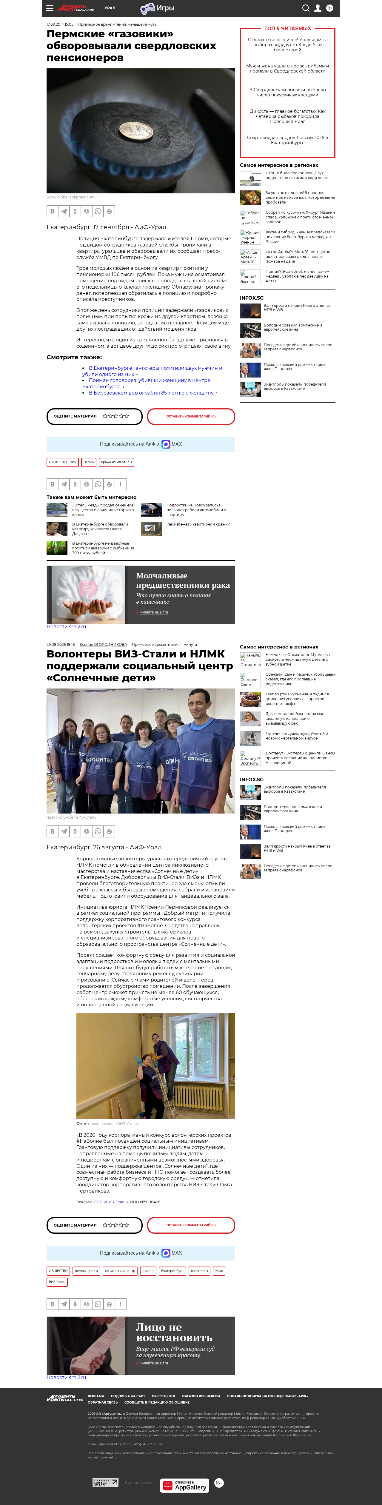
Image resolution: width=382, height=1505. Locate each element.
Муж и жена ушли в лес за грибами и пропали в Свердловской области (287, 69)
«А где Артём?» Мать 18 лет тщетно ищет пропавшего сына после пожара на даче (298, 256)
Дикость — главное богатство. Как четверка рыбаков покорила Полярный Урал (288, 116)
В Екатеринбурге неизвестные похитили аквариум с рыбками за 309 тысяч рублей (103, 548)
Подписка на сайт (128, 1396)
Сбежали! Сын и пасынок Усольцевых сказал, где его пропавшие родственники (300, 679)
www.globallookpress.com (71, 197)
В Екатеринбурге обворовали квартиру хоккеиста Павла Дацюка (100, 529)
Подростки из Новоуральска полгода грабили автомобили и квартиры (196, 510)
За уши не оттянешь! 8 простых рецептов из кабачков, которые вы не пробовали (300, 197)
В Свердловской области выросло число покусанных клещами (287, 92)
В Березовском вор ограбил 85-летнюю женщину (151, 393)
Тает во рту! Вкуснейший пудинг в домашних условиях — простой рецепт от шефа (297, 699)
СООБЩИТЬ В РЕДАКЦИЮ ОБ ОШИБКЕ (157, 1402)
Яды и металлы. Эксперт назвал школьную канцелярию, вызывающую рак (295, 718)
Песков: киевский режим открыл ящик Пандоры (294, 367)
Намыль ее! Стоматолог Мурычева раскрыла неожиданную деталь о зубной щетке (298, 659)
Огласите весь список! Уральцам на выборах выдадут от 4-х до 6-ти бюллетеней (288, 45)
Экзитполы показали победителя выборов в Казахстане (295, 386)
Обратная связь (103, 1402)
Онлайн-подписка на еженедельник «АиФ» (267, 1396)
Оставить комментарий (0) (191, 416)
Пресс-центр (163, 1396)
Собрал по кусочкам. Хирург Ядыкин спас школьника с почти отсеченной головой (300, 217)
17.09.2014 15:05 (60, 24)
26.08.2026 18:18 (61, 644)
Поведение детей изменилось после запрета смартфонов (298, 347)
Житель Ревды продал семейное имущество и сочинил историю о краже (103, 510)
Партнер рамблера (139, 1482)
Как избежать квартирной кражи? (198, 524)
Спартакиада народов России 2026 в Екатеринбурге (287, 140)
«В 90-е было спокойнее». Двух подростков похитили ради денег (297, 175)
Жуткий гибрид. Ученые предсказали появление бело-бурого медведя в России (300, 237)
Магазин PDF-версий (201, 1396)
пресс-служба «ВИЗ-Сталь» (72, 817)
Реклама (96, 1396)
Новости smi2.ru (66, 626)
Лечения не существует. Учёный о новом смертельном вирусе (297, 735)
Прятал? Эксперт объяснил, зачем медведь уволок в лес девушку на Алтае (297, 276)
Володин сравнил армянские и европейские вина (293, 327)
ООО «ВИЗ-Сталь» (111, 1202)
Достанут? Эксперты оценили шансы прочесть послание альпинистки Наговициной (300, 758)
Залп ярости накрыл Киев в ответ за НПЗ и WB (297, 308)
